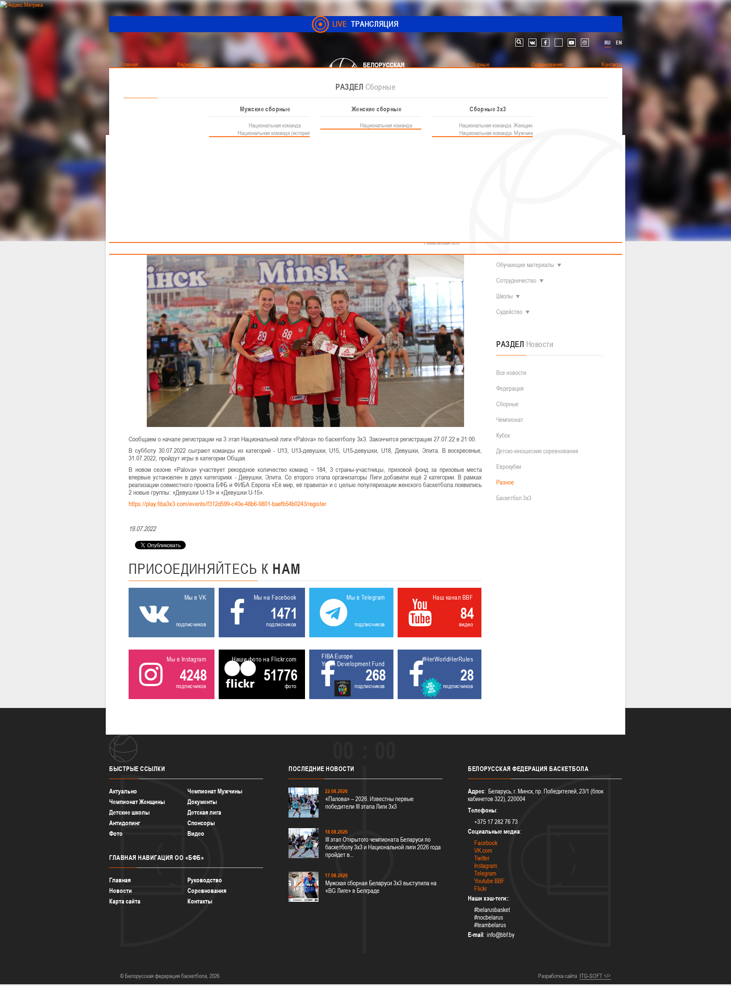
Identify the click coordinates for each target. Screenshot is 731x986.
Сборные (507, 404)
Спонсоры (201, 822)
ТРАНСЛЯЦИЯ (366, 23)
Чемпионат (509, 419)
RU (607, 43)
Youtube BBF (489, 880)
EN (619, 43)
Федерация (510, 388)
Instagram (485, 865)
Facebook (485, 842)
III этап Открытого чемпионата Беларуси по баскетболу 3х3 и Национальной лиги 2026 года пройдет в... (383, 847)
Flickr (480, 888)
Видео (195, 833)
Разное (505, 482)
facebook (545, 43)
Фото (116, 833)
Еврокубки (508, 466)
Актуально (123, 791)
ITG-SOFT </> (595, 975)
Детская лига (204, 812)
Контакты (199, 901)
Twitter (481, 858)
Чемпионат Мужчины (214, 791)
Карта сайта (124, 901)
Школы (504, 296)
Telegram (485, 873)
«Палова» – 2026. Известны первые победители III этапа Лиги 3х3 (369, 802)
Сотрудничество (516, 280)
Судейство (509, 311)
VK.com (483, 850)
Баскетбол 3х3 (513, 497)
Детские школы (129, 812)
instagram (585, 43)
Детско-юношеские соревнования (537, 450)
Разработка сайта (557, 975)
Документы (202, 801)
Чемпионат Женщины (137, 801)
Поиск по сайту (519, 43)
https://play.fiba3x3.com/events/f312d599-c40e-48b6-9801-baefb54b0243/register (227, 503)
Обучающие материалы (525, 264)
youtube (572, 43)
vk (532, 43)
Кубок (503, 435)
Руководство (204, 880)
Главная (120, 880)
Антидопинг (124, 822)
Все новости (511, 372)
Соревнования (206, 890)
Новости (120, 890)
